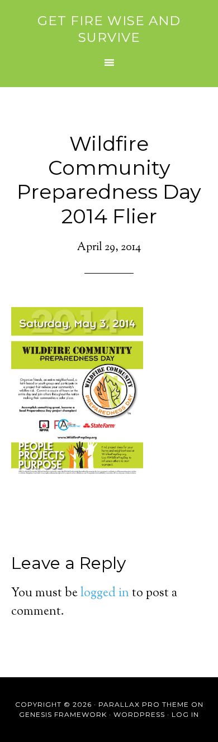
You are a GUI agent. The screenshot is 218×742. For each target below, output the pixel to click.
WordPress (139, 714)
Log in (185, 714)
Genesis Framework (63, 714)
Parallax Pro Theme (143, 704)
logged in (104, 593)
